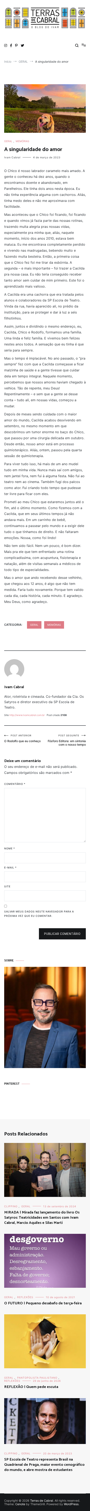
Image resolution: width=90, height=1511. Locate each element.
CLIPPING (11, 1206)
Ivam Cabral (12, 157)
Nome (9, 848)
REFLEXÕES (25, 1297)
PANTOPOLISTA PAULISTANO (37, 1377)
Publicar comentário (62, 933)
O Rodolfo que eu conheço (22, 738)
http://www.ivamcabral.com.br (27, 715)
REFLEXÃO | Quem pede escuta (31, 1387)
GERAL (8, 141)
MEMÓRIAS (22, 141)
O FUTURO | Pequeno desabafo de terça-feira (43, 1303)
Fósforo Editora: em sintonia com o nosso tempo (67, 740)
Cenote (20, 1504)
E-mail (10, 867)
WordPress (71, 1504)
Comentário (14, 783)
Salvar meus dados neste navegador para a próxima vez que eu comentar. (39, 914)
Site (7, 886)
